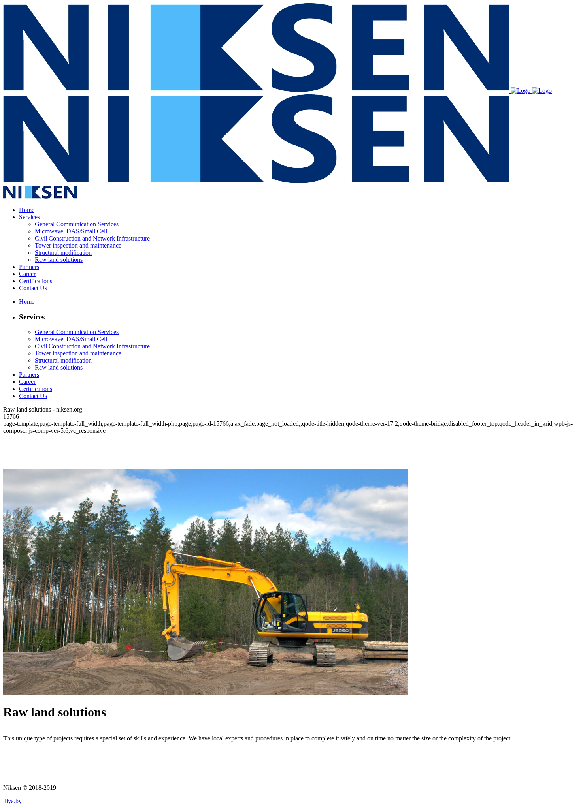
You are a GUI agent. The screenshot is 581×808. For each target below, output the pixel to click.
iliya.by (12, 801)
